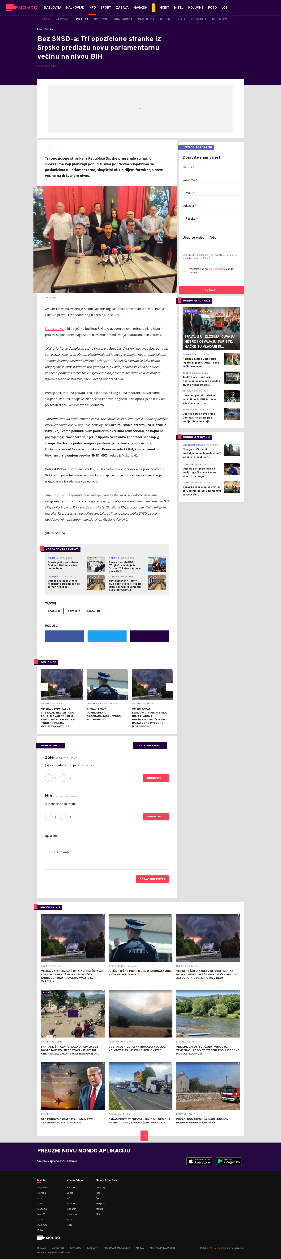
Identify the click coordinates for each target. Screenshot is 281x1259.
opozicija (54, 611)
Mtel (40, 1219)
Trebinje (74, 611)
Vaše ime (190, 180)
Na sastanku (54, 328)
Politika (49, 29)
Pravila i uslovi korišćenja (53, 1252)
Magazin (42, 1209)
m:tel (211, 1247)
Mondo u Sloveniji (196, 437)
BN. (116, 315)
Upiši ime (51, 836)
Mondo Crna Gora (107, 1180)
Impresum (75, 1248)
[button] (44, 687)
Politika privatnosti (162, 1248)
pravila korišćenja (215, 269)
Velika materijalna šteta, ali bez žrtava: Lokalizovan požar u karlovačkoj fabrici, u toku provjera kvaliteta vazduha (58, 718)
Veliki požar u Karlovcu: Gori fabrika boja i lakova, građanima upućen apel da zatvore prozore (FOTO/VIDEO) (149, 718)
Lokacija (189, 206)
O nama (41, 1248)
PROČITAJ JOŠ (50, 907)
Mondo (41, 1180)
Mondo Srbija (75, 1180)
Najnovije (42, 1187)
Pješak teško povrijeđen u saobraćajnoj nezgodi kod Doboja (104, 714)
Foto (40, 1230)
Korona (41, 1193)
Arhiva (140, 1248)
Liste (70, 1225)
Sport (40, 1203)
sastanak (93, 611)
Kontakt (92, 1248)
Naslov (188, 167)
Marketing (58, 1248)
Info (39, 29)
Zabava (71, 1203)
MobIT (41, 1214)
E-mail (188, 193)
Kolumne (42, 1225)
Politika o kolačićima (117, 1248)
